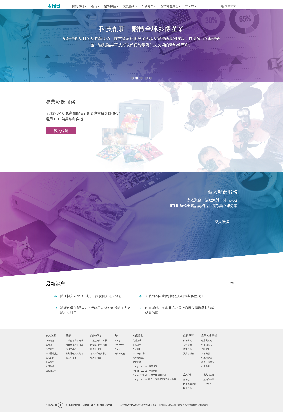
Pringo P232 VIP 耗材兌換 (145, 370)
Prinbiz (118, 349)
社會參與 (205, 366)
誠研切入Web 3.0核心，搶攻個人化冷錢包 (88, 296)
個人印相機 (71, 357)
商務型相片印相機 (74, 344)
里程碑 (49, 344)
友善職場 (205, 353)
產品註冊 (137, 349)
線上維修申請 (139, 353)
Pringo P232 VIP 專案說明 (145, 366)
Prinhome (119, 344)
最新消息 (50, 362)
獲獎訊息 (50, 349)
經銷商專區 (208, 379)
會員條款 (50, 366)
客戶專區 (207, 383)
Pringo (118, 340)
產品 (94, 6)
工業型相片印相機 (74, 340)
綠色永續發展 (207, 362)
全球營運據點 (52, 353)
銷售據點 (110, 6)
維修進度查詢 (139, 357)
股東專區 (187, 349)
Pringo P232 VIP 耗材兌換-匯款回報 (149, 375)
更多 (232, 283)
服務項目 (187, 379)
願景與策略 (206, 340)
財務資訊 (187, 340)
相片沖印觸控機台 (74, 353)
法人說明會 (188, 353)
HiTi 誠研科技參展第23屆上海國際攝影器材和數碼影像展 (176, 310)
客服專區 (187, 388)
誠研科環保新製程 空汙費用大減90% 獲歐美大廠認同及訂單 (92, 310)
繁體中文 (230, 6)
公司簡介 (50, 340)
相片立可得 (120, 353)
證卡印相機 (71, 349)
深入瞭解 (61, 130)
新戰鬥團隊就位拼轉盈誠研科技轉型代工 (171, 296)
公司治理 (187, 344)
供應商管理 (206, 357)
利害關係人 (206, 344)
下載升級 (137, 344)
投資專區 (148, 6)
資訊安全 (205, 349)
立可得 (190, 6)
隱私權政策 (51, 370)
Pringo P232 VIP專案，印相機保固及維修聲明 (154, 379)
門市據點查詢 (189, 383)
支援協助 (129, 6)
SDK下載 (137, 362)
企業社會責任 (169, 6)
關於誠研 (78, 6)
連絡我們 (50, 357)
